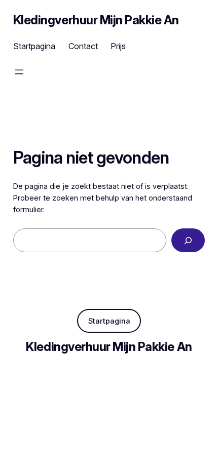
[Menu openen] (19, 72)
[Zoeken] (188, 240)
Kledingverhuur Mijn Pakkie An (96, 20)
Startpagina (109, 321)
